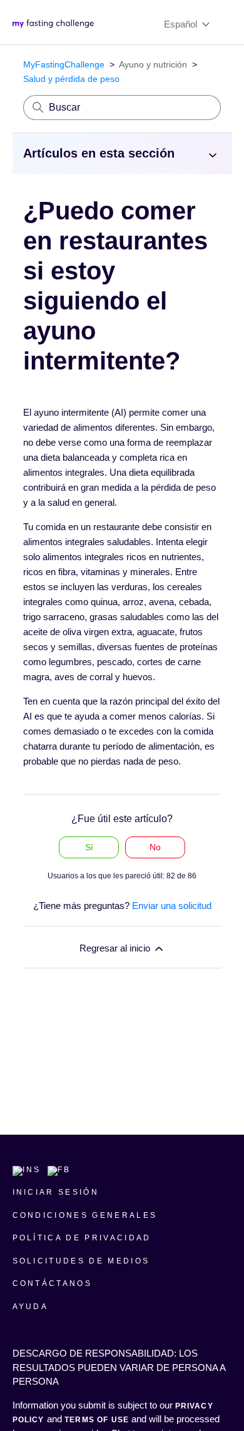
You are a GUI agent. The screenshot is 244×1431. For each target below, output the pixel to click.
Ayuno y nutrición (153, 64)
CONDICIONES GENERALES (85, 1215)
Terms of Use (96, 1419)
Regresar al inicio (116, 948)
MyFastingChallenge (63, 64)
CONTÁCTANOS (53, 1283)
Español (182, 24)
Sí (89, 847)
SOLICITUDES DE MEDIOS (81, 1261)
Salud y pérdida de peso (71, 79)
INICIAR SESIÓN (56, 1192)
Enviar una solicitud (171, 905)
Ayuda (31, 1306)
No (155, 847)
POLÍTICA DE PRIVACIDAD (82, 1237)
